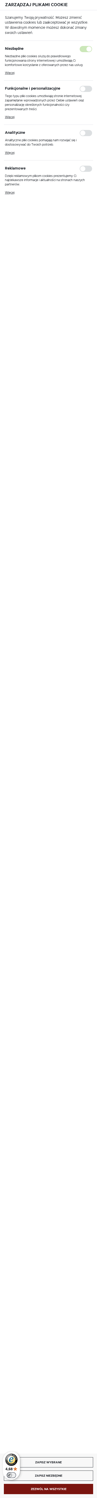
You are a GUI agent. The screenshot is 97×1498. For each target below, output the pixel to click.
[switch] (11, 1475)
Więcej (9, 72)
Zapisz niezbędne (48, 1475)
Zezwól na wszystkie (48, 1489)
